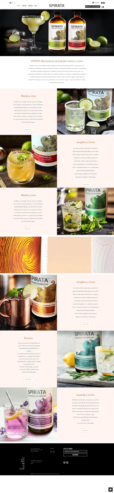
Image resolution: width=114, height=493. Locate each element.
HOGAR (23, 458)
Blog (23, 467)
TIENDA (23, 463)
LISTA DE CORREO (67, 449)
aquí (33, 122)
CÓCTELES (22, 460)
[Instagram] (104, 3)
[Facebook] (102, 3)
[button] (102, 7)
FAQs (23, 465)
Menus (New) (22, 468)
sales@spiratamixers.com (37, 460)
